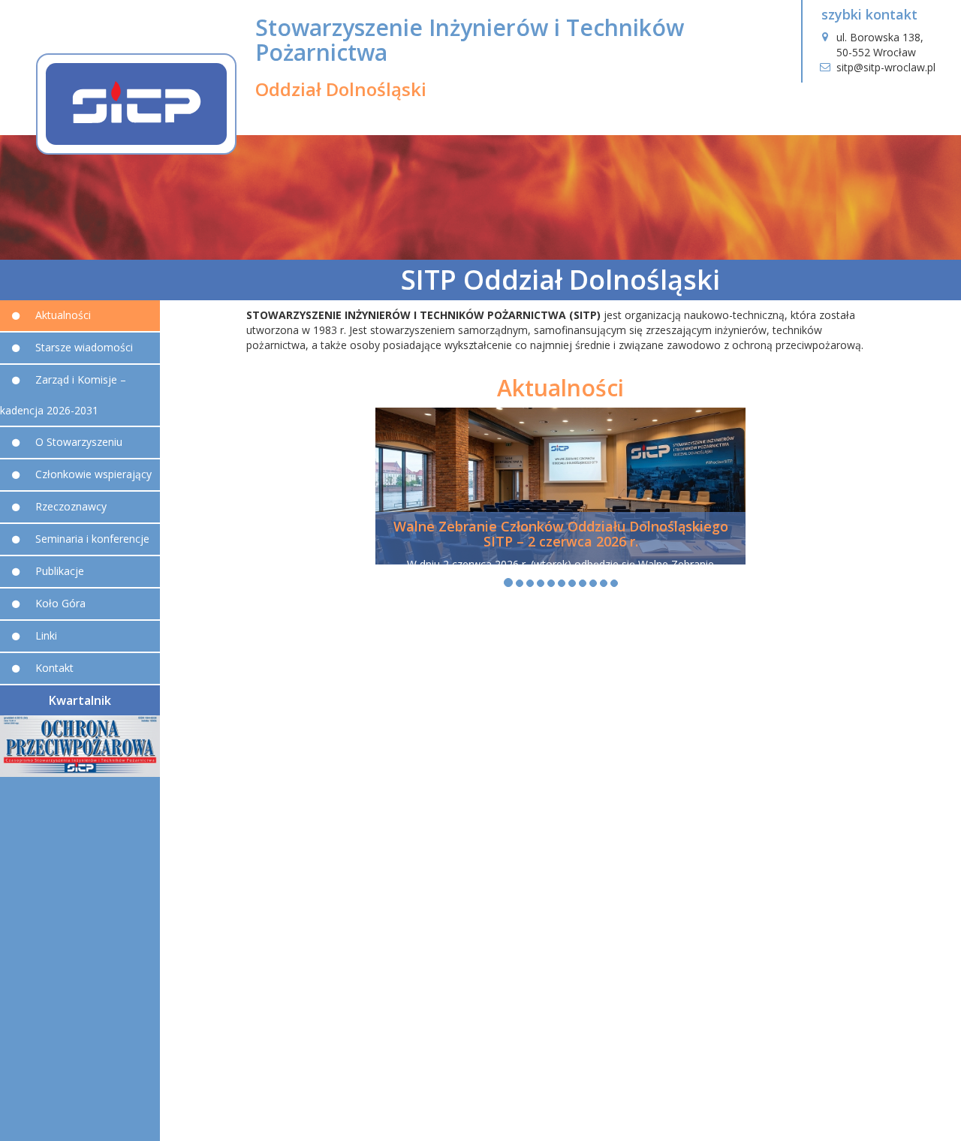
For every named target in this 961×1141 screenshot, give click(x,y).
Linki (46, 635)
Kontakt (54, 668)
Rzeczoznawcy (71, 506)
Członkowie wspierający (93, 474)
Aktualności (63, 315)
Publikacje (59, 571)
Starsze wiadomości (84, 347)
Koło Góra (60, 603)
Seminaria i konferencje (92, 538)
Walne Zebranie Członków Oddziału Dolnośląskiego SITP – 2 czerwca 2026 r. (560, 533)
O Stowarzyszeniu (78, 442)
